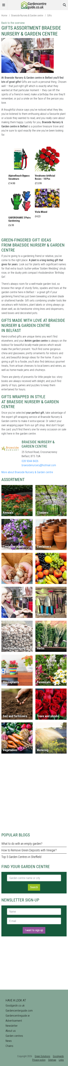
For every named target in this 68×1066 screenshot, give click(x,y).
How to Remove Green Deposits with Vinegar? (29, 850)
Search (34, 887)
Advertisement (14, 1020)
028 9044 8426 (30, 461)
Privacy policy (39, 1060)
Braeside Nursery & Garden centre (27, 15)
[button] (20, 167)
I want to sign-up (34, 930)
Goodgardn (58, 1056)
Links (61, 1060)
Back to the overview (13, 23)
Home (4, 15)
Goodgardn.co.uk (15, 1005)
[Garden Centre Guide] (34, 4)
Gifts (49, 15)
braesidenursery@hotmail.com (39, 465)
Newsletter (12, 1025)
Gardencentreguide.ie (18, 1015)
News (9, 1041)
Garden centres (14, 1035)
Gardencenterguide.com (19, 1010)
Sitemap (52, 1060)
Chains (9, 1046)
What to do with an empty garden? (21, 843)
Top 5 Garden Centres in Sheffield (21, 857)
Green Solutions (42, 1056)
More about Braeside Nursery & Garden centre (27, 472)
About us (11, 1030)
